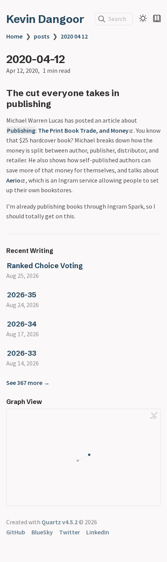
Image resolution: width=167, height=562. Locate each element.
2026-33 (21, 353)
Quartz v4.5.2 (60, 522)
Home (14, 36)
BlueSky (42, 532)
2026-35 (21, 294)
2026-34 (22, 324)
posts (41, 36)
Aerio (13, 180)
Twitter (69, 532)
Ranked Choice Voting (45, 265)
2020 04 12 (74, 36)
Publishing (21, 130)
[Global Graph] (153, 415)
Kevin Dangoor (45, 19)
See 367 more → (28, 382)
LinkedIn (97, 532)
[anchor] (58, 103)
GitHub (15, 532)
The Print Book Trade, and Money (83, 130)
